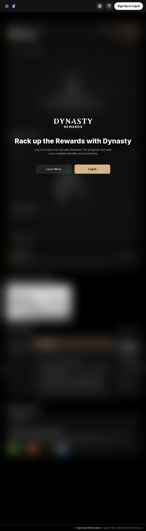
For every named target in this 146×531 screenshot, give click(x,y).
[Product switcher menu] (7, 6)
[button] (54, 169)
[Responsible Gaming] (109, 6)
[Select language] (100, 6)
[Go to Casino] (14, 6)
